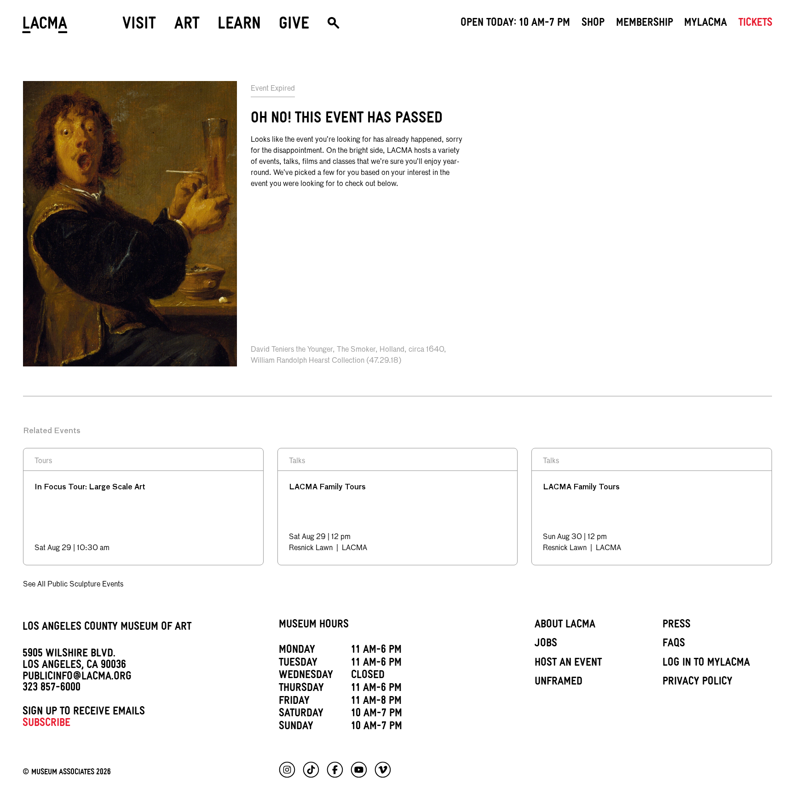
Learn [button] (239, 26)
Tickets (755, 24)
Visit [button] (139, 26)
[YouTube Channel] (359, 769)
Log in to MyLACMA (706, 664)
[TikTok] (311, 769)
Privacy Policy (697, 683)
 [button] (333, 26)
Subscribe (46, 724)
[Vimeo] (382, 769)
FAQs (673, 644)
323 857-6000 (52, 689)
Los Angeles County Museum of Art (107, 628)
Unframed (558, 683)
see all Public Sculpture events (73, 584)
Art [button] (187, 26)
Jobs (546, 644)
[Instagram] (287, 769)
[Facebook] (335, 769)
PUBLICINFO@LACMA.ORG (77, 678)
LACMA (45, 26)
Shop (593, 24)
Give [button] (294, 26)
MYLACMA (705, 24)
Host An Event (568, 664)
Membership (644, 24)
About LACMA (565, 626)
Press (676, 626)
